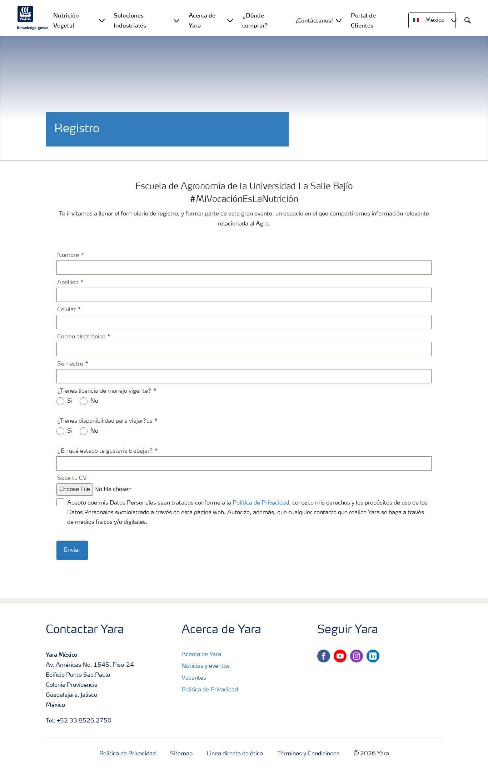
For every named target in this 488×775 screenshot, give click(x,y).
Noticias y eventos (205, 666)
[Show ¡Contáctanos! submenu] (339, 20)
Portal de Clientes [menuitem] (363, 20)
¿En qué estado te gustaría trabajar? (105, 451)
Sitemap (181, 754)
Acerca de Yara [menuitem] (202, 20)
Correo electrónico (81, 337)
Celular (66, 310)
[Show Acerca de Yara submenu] (230, 20)
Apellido (68, 282)
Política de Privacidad (261, 503)
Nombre (68, 255)
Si (70, 401)
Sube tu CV (72, 478)
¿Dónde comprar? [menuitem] (255, 20)
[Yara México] (33, 18)
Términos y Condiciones (308, 754)
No (94, 401)
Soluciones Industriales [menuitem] (130, 20)
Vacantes (193, 678)
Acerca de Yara (201, 654)
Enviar (72, 550)
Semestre (70, 364)
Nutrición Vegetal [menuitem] (66, 20)
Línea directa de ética (235, 754)
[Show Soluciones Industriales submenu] (176, 20)
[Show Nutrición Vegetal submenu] (102, 20)
